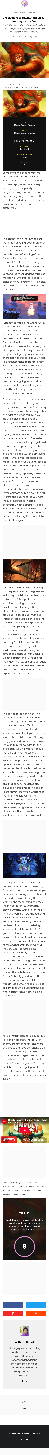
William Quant (17, 36)
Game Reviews (19, 12)
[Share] (13, 1305)
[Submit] (36, 1313)
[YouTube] (27, 1440)
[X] (21, 1440)
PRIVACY (36, 1434)
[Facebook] (16, 1440)
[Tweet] (36, 1305)
